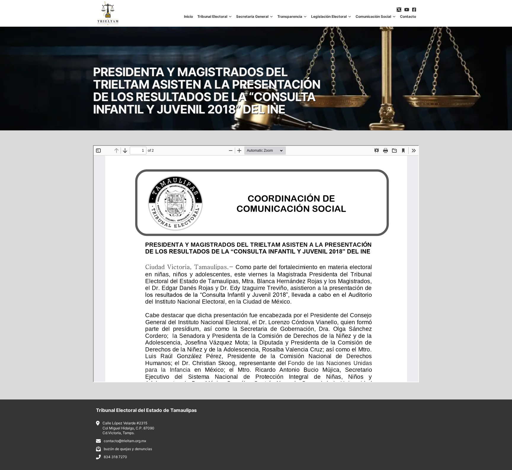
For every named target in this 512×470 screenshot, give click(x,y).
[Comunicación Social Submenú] (394, 16)
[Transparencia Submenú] (305, 16)
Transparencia (289, 16)
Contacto (408, 16)
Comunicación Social (373, 16)
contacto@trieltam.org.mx (125, 441)
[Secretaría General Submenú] (271, 16)
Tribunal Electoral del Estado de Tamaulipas (146, 410)
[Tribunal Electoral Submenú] (230, 16)
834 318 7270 (115, 457)
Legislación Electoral (329, 16)
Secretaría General (252, 16)
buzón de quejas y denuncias (128, 449)
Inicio (188, 16)
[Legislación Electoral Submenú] (349, 16)
